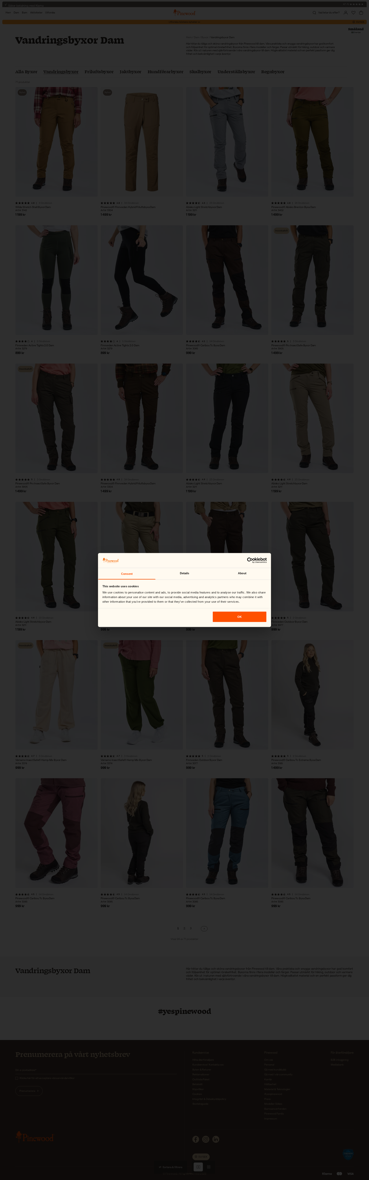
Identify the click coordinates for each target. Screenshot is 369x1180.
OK (239, 616)
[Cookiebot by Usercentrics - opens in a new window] (250, 560)
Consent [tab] (127, 573)
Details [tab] (184, 573)
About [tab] (242, 573)
